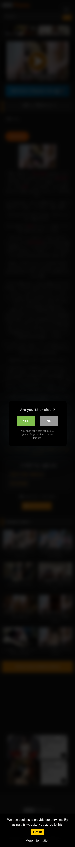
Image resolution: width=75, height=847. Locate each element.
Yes (26, 421)
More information (37, 840)
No (49, 421)
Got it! (37, 832)
